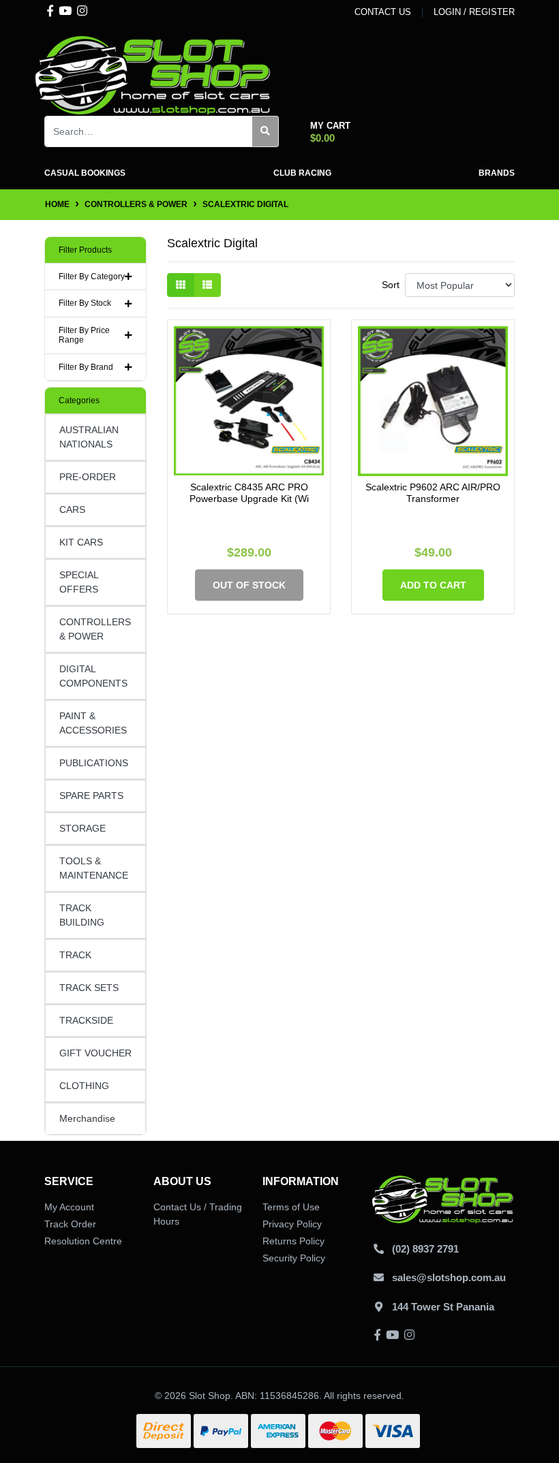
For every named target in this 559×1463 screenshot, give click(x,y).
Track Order (70, 1223)
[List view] (207, 285)
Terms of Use (291, 1206)
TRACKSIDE (86, 1020)
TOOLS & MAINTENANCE (93, 868)
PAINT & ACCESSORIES (93, 723)
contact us (382, 12)
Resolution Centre (83, 1241)
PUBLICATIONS (93, 762)
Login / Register (474, 12)
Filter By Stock (85, 303)
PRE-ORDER (87, 476)
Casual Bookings (84, 173)
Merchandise (87, 1118)
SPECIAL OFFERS (79, 582)
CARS (72, 509)
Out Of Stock (249, 585)
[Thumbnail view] (180, 285)
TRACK (75, 954)
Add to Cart (433, 585)
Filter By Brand (86, 367)
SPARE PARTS (91, 795)
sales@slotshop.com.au (449, 1277)
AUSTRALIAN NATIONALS (89, 437)
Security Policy (293, 1258)
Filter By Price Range (84, 335)
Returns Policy (293, 1241)
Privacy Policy (292, 1223)
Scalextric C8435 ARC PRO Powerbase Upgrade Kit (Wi (249, 493)
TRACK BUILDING (81, 915)
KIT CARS (81, 542)
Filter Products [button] (85, 250)
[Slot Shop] (153, 74)
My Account (69, 1206)
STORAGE (82, 828)
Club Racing (302, 173)
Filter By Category (92, 276)
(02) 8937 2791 (425, 1249)
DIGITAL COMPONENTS (93, 676)
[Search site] (265, 131)
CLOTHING (84, 1085)
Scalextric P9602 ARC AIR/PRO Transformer (432, 493)
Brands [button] (497, 173)
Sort (390, 284)
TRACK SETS (89, 987)
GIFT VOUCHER (95, 1053)
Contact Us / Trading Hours (197, 1214)
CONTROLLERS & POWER (95, 629)
